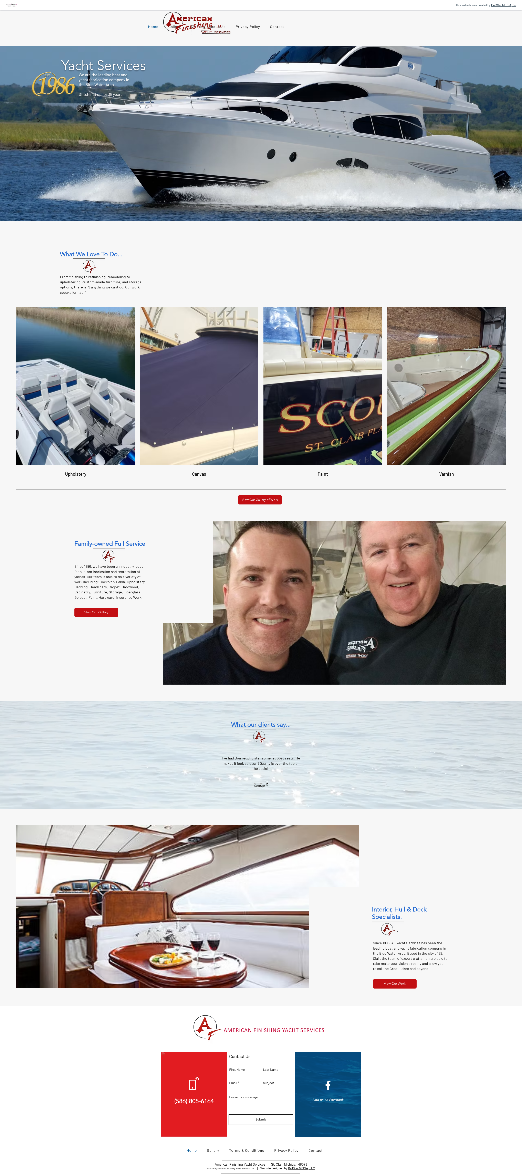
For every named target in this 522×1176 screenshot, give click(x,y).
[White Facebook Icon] (328, 1085)
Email (233, 1082)
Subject (268, 1082)
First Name (237, 1069)
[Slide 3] (267, 783)
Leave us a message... (244, 1097)
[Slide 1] (254, 783)
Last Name (270, 1069)
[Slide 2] (261, 783)
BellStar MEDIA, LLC (301, 1168)
